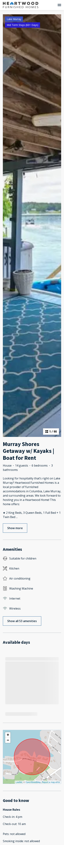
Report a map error (51, 782)
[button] (7, 735)
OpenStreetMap (33, 782)
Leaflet (19, 782)
